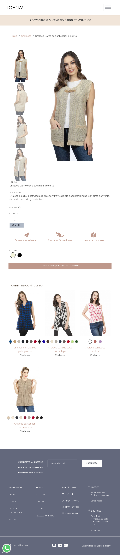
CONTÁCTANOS (69, 488)
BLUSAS (39, 509)
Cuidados (14, 213)
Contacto (14, 519)
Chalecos (26, 36)
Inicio (14, 36)
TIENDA (39, 488)
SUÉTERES (41, 495)
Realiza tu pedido (45, 516)
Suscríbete (91, 463)
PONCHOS (40, 502)
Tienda (13, 502)
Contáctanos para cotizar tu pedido (60, 265)
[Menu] (108, 7)
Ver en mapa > (97, 501)
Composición (15, 207)
